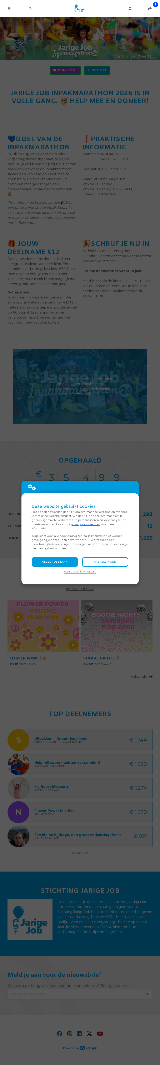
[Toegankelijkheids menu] (155, 4)
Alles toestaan (55, 562)
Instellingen (105, 562)
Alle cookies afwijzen (80, 571)
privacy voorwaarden (85, 524)
